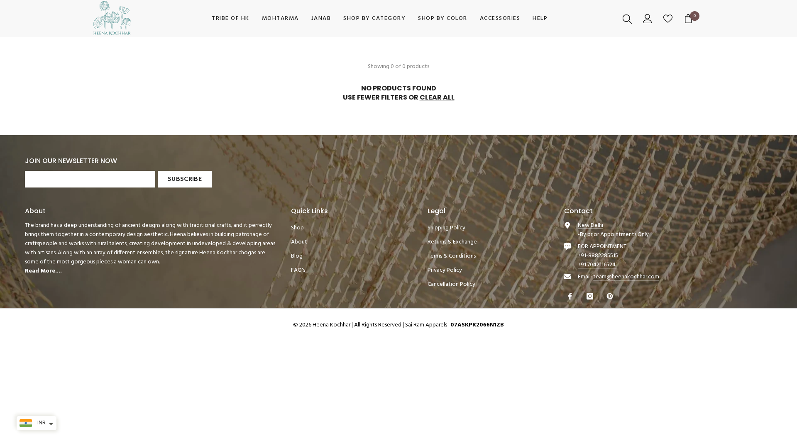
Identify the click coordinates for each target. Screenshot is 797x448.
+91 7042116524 (597, 265)
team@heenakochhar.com (626, 277)
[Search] (628, 19)
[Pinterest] (611, 296)
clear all (437, 97)
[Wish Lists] (669, 18)
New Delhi (590, 225)
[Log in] (648, 18)
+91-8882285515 (598, 256)
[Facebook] (571, 296)
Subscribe (185, 179)
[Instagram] (591, 296)
